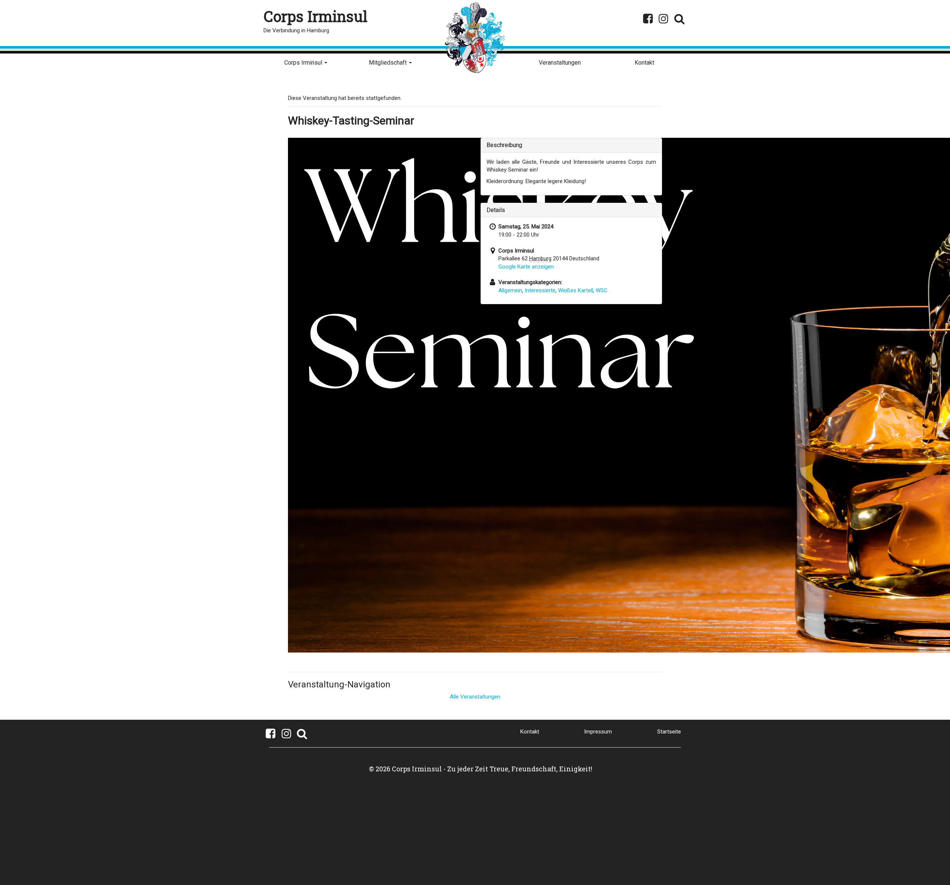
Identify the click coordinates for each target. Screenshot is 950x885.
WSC (601, 290)
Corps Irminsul (304, 62)
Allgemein (510, 290)
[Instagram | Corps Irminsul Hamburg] (663, 18)
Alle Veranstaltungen (475, 696)
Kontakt (644, 62)
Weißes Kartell (575, 290)
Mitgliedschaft (388, 62)
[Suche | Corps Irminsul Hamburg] (679, 18)
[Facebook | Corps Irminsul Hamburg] (648, 18)
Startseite (669, 731)
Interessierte (540, 290)
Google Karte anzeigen (526, 266)
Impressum (598, 731)
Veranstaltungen (560, 62)
